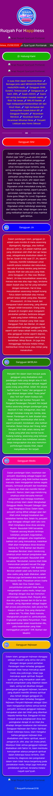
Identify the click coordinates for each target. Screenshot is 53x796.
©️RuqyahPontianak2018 (26, 788)
